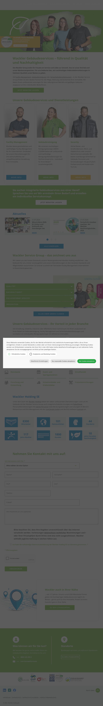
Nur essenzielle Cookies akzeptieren (63, 361)
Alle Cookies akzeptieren (87, 361)
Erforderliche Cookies (18, 354)
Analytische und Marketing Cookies (44, 354)
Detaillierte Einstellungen (39, 361)
